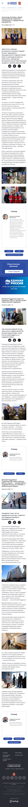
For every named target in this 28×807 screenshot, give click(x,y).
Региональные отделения (6, 756)
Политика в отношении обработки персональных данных (14, 792)
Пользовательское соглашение (14, 788)
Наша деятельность (12, 7)
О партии (5, 752)
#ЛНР (19, 251)
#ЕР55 (8, 251)
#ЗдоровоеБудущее (14, 742)
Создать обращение (14, 271)
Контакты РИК (19, 755)
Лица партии (18, 752)
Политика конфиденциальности (14, 790)
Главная (3, 7)
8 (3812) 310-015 (14, 766)
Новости (20, 7)
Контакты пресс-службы (7, 759)
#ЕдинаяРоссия (9, 473)
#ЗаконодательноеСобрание (14, 254)
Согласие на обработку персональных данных (14, 793)
